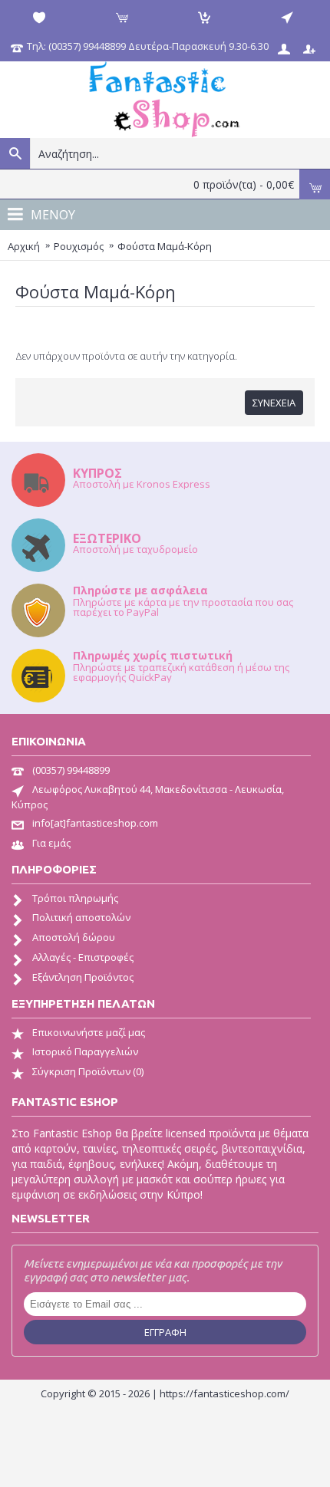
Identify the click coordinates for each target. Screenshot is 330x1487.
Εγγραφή (165, 1332)
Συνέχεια (273, 403)
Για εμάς (51, 843)
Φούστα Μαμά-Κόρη (164, 246)
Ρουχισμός (79, 246)
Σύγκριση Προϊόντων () (88, 1071)
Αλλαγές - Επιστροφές (83, 957)
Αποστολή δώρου (73, 937)
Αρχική (24, 246)
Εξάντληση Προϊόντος (83, 977)
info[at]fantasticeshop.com (95, 823)
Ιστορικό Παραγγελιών (85, 1051)
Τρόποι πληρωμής (75, 898)
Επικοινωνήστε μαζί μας (88, 1032)
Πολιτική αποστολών (81, 917)
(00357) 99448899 (71, 770)
